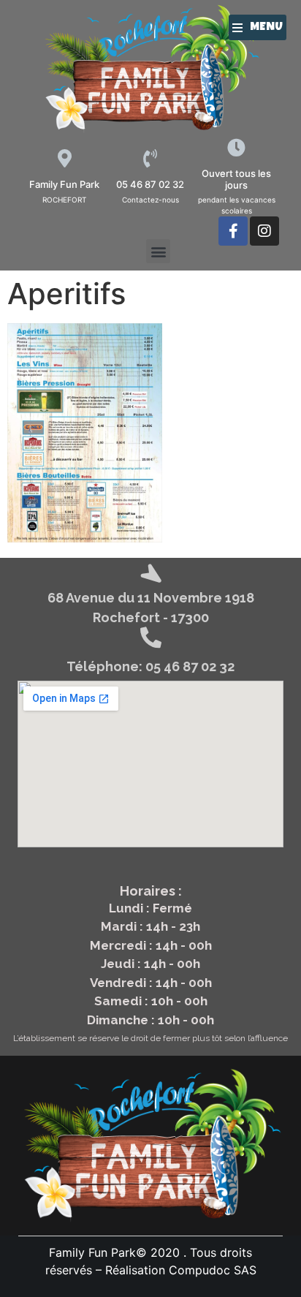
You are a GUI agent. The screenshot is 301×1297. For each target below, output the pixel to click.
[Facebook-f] (233, 231)
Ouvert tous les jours (236, 179)
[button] (257, 27)
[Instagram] (264, 231)
